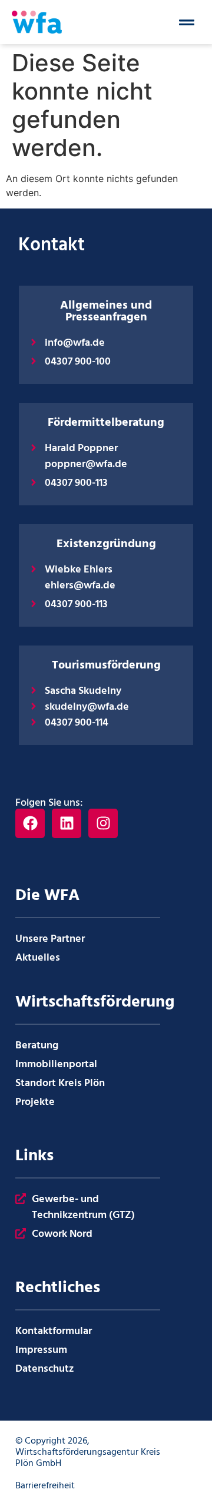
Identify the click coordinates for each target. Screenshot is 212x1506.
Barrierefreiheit (45, 1486)
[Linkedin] (66, 823)
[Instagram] (103, 823)
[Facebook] (30, 823)
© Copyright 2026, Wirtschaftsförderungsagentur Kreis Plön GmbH (87, 1452)
